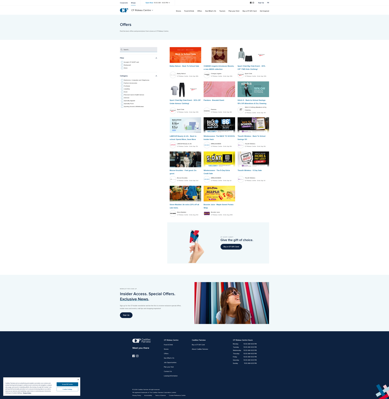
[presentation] (131, 62)
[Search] (121, 49)
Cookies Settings (67, 389)
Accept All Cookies (67, 384)
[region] (41, 386)
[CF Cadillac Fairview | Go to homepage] (124, 10)
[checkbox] (138, 62)
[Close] (78, 379)
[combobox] (140, 49)
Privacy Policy (27, 393)
